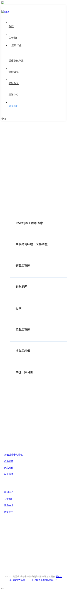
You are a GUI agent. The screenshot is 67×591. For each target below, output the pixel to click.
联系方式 (8, 505)
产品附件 (8, 467)
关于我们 (8, 498)
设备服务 (8, 474)
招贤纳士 (8, 512)
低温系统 (8, 461)
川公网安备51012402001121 (45, 580)
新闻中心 (8, 492)
